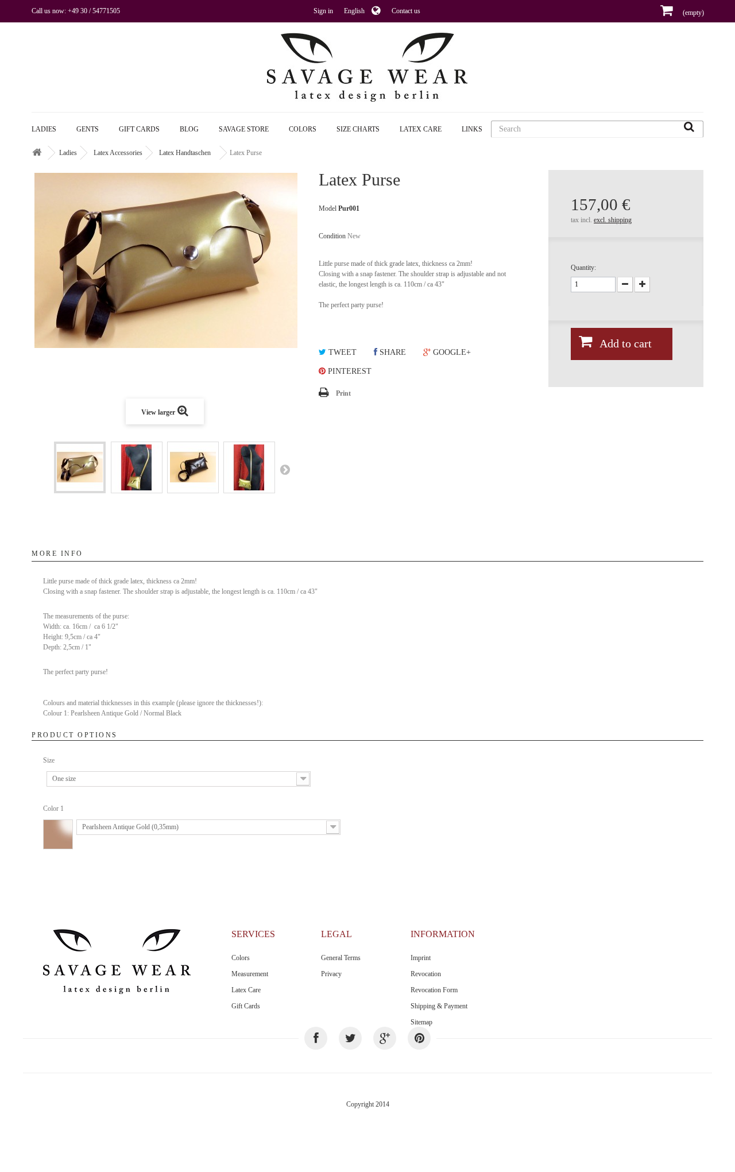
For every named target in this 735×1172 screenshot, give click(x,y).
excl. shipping (613, 220)
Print (343, 393)
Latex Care (421, 129)
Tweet (341, 352)
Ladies (44, 129)
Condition (332, 236)
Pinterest (349, 371)
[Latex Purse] (80, 467)
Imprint (421, 958)
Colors (240, 958)
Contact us (406, 11)
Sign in (323, 11)
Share (391, 352)
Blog (189, 129)
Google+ (451, 352)
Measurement (249, 974)
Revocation (426, 974)
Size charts (358, 129)
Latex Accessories (118, 153)
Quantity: (583, 268)
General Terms (341, 958)
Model (327, 208)
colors (302, 129)
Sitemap (421, 1022)
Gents (87, 129)
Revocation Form (434, 990)
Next (285, 469)
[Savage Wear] (367, 67)
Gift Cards (139, 129)
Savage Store (244, 129)
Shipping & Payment (439, 1006)
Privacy (331, 974)
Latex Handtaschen (185, 153)
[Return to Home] (37, 153)
